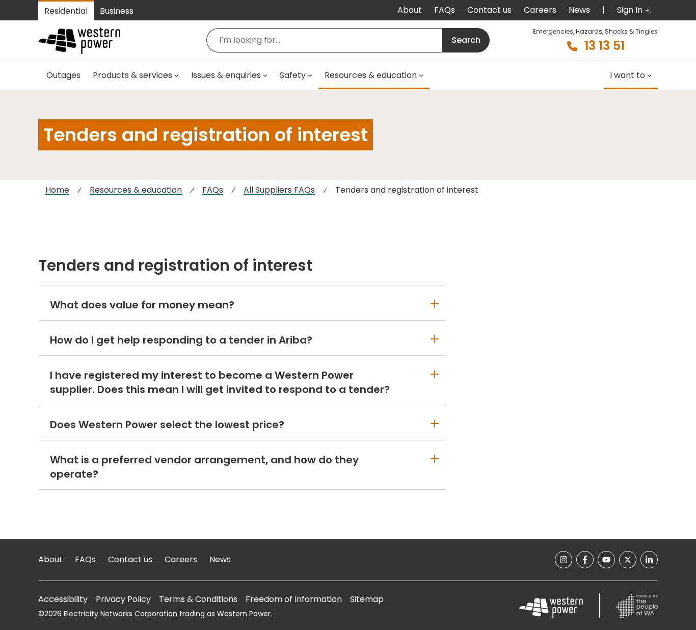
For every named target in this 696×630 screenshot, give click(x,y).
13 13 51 (604, 46)
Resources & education (371, 75)
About (409, 10)
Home (57, 190)
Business (116, 11)
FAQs (444, 10)
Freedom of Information (294, 599)
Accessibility (63, 599)
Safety (293, 75)
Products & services (132, 75)
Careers (540, 10)
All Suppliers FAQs (279, 190)
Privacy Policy (123, 599)
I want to (627, 75)
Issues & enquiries (226, 75)
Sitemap (367, 599)
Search (465, 40)
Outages (63, 75)
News (579, 10)
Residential (66, 11)
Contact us (489, 10)
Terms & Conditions (198, 599)
